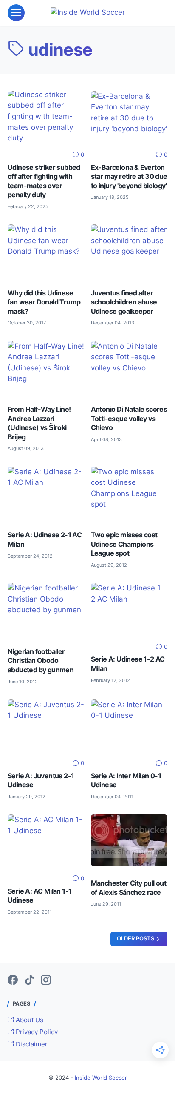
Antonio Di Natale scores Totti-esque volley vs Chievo (129, 418)
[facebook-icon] (13, 980)
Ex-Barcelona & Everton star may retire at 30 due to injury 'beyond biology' (129, 176)
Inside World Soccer (101, 1078)
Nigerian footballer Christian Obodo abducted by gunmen (40, 661)
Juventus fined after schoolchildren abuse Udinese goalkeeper (124, 302)
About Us (28, 1020)
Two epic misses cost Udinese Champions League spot (124, 544)
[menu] (16, 12)
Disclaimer (31, 1044)
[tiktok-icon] (29, 980)
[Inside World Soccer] (88, 12)
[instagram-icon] (46, 980)
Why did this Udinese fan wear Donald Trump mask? (44, 302)
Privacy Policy (36, 1032)
